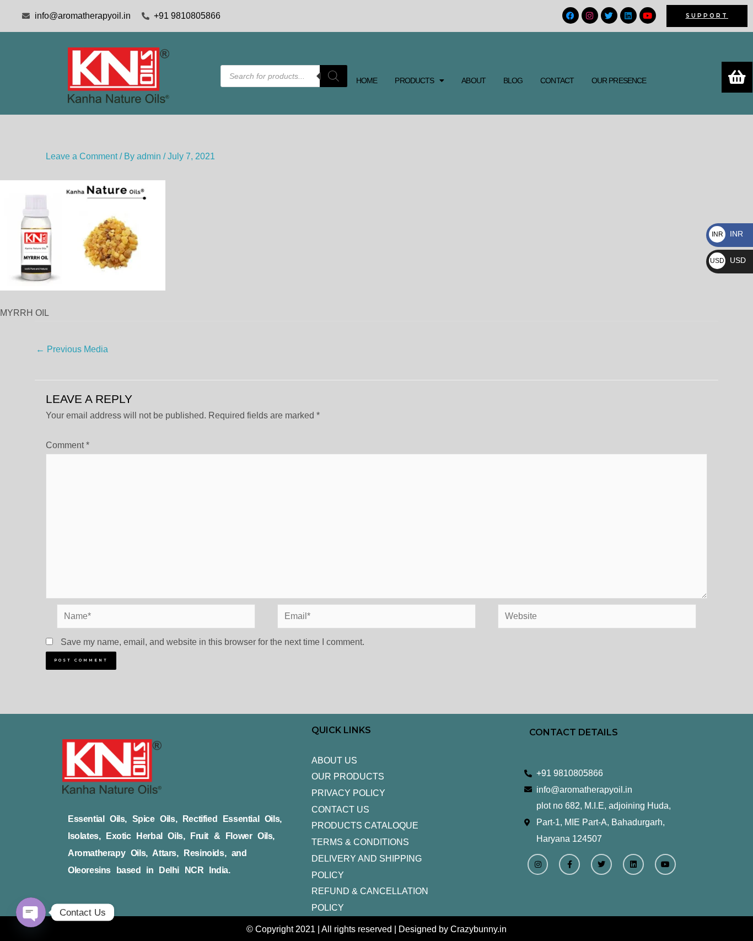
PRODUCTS (414, 80)
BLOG (513, 80)
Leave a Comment (81, 156)
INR (727, 233)
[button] (419, 80)
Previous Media (72, 349)
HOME (366, 80)
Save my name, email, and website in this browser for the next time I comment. (212, 642)
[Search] (333, 76)
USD (728, 260)
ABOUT (473, 80)
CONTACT (557, 80)
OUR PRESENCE (618, 80)
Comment (67, 445)
